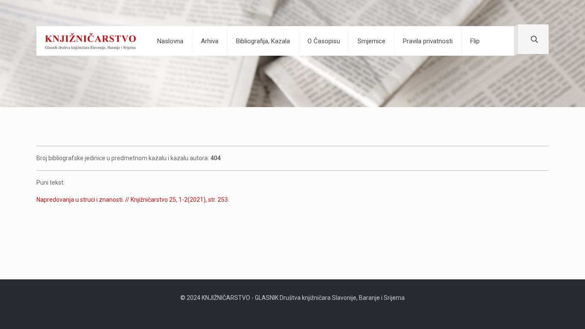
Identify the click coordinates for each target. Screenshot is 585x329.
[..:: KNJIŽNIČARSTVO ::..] (90, 41)
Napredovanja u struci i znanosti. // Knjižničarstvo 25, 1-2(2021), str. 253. (132, 199)
